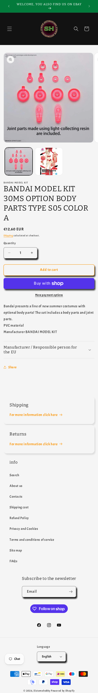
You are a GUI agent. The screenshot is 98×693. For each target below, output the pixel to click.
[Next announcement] (89, 6)
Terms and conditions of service (32, 540)
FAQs (13, 561)
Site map (16, 550)
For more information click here (34, 415)
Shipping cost (19, 507)
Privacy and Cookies (24, 529)
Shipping (8, 235)
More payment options (49, 295)
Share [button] (12, 367)
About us (16, 486)
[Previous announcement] (9, 6)
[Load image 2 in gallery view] (49, 161)
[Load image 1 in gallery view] (19, 161)
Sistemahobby (42, 690)
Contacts (16, 497)
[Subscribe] (70, 591)
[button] (9, 29)
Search (14, 475)
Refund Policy (19, 518)
